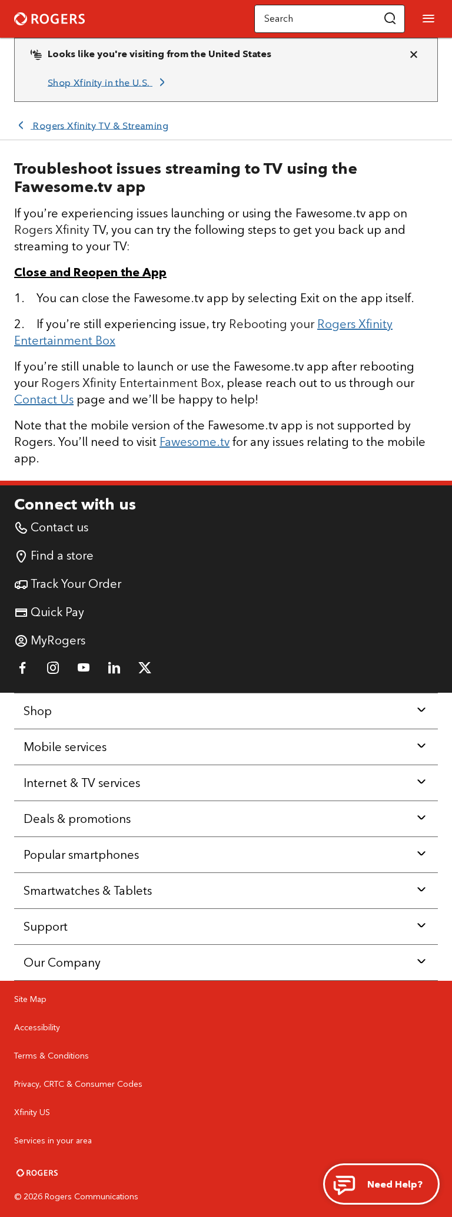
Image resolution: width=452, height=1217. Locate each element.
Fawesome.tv (194, 441)
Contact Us (44, 399)
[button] (390, 19)
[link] (108, 82)
